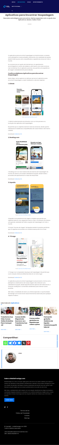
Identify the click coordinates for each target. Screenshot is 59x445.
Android (16, 134)
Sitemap (26, 418)
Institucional (16, 6)
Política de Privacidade (22, 413)
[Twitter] (4, 407)
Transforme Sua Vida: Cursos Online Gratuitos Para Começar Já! (7, 321)
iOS (21, 134)
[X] (24, 343)
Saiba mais (9, 400)
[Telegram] (10, 343)
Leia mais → (4, 329)
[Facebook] (14, 343)
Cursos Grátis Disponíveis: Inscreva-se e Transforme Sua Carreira (21, 321)
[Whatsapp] (5, 343)
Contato (26, 415)
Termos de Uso (24, 411)
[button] (12, 11)
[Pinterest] (28, 343)
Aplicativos (15, 303)
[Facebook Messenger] (19, 343)
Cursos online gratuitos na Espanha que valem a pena (34, 321)
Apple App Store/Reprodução (31, 117)
